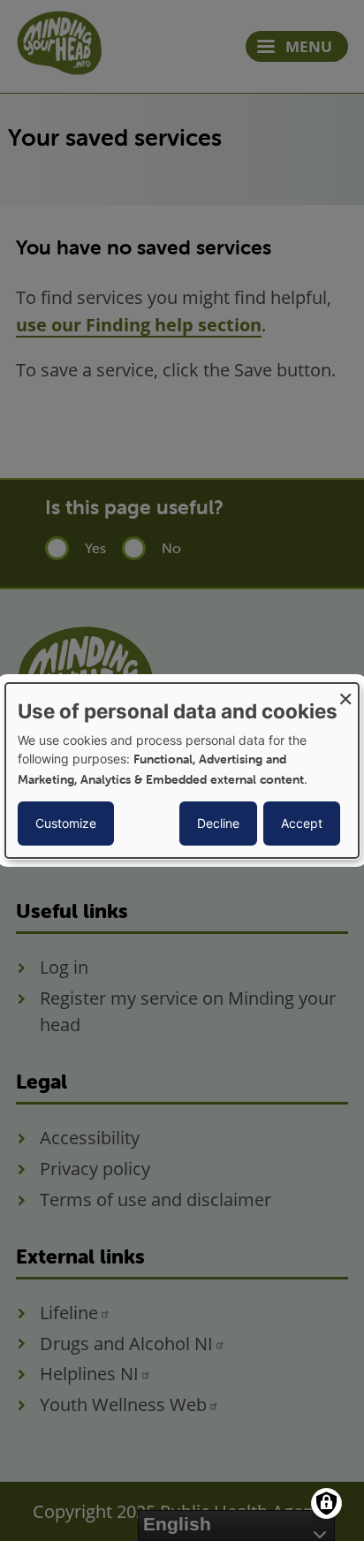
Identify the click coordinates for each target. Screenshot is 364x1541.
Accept (301, 823)
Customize (65, 823)
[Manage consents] (326, 1503)
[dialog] (182, 770)
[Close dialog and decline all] (345, 694)
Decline (218, 823)
